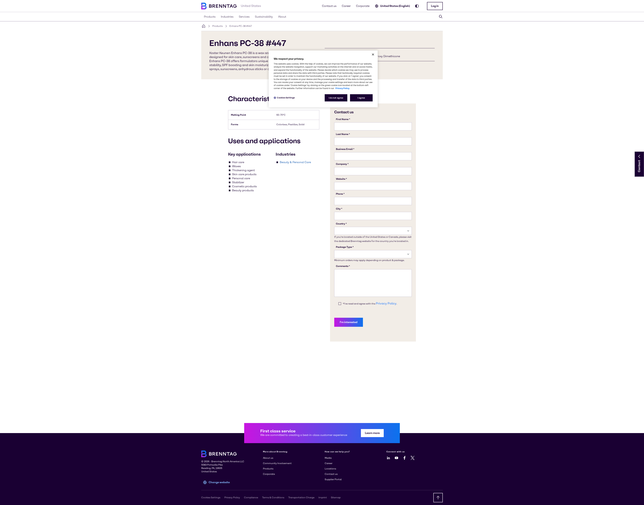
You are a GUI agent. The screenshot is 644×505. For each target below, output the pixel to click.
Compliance (251, 497)
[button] (435, 6)
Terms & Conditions (273, 497)
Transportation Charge (301, 497)
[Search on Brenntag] (441, 16)
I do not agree (336, 98)
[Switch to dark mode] (417, 6)
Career (346, 6)
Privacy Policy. (342, 88)
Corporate (362, 6)
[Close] (373, 54)
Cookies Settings (286, 97)
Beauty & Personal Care (295, 162)
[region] (323, 78)
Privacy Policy (232, 497)
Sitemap (336, 497)
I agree (361, 98)
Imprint (322, 497)
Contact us (329, 6)
